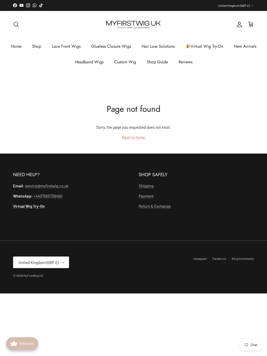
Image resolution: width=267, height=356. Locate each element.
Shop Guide (157, 62)
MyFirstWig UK (33, 275)
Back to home (133, 137)
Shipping (146, 185)
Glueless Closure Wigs (111, 46)
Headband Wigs (89, 62)
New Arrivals (245, 46)
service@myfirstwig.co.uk (47, 185)
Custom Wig (125, 62)
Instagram (200, 258)
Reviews (185, 62)
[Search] (16, 24)
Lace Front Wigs (66, 46)
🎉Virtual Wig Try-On (204, 46)
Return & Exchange (155, 206)
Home (16, 46)
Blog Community (243, 258)
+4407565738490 (48, 196)
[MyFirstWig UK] (133, 24)
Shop (36, 46)
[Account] (238, 24)
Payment (146, 196)
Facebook (219, 258)
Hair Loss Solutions (158, 46)
